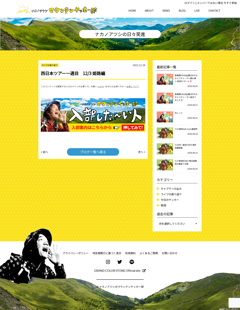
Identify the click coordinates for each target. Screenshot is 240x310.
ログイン (189, 3)
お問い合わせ (169, 253)
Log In (101, 86)
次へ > (141, 152)
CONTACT (214, 10)
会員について (132, 86)
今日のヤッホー (170, 200)
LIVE (197, 10)
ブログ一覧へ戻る (93, 151)
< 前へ (44, 152)
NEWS (166, 10)
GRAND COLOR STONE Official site (117, 270)
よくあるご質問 (149, 253)
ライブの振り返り (171, 194)
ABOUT (149, 10)
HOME (132, 10)
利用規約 (130, 253)
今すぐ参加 (230, 3)
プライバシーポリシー (76, 253)
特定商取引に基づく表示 (107, 253)
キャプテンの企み (171, 189)
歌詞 (163, 205)
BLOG (182, 10)
